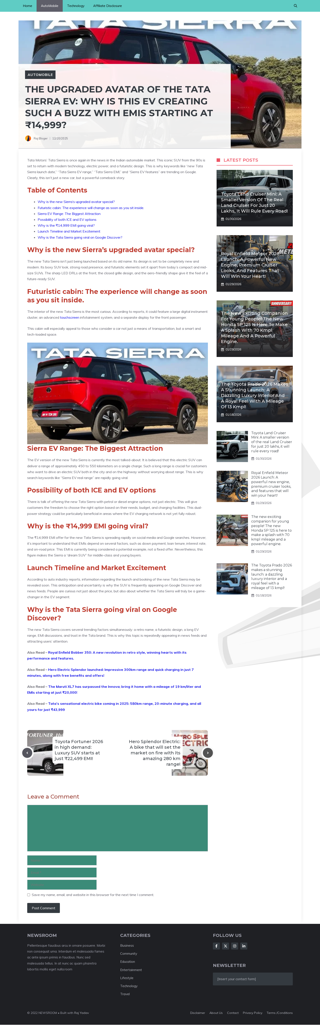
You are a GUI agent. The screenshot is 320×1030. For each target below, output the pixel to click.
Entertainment (131, 970)
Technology (75, 6)
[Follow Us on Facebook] (216, 946)
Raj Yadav (81, 1013)
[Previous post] (27, 752)
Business (127, 945)
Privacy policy (252, 1013)
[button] (295, 6)
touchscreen (70, 317)
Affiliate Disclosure (107, 6)
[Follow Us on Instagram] (234, 946)
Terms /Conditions (280, 1013)
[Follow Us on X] (225, 946)
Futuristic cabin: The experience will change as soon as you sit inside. (91, 208)
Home (27, 6)
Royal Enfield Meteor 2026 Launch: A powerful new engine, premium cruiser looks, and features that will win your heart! (250, 265)
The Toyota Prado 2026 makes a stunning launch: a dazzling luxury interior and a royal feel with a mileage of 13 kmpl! (254, 395)
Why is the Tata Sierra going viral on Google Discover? (80, 237)
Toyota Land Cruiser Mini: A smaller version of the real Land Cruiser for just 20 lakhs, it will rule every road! (271, 442)
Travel (125, 994)
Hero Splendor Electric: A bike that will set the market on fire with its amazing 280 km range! (154, 753)
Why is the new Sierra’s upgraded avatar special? (76, 201)
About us (216, 1013)
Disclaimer (197, 1013)
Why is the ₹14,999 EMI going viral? (66, 225)
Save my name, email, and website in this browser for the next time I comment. (93, 895)
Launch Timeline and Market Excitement (69, 231)
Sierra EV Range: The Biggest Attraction (69, 213)
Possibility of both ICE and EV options (67, 219)
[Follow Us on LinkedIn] (243, 946)
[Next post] (207, 752)
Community (128, 953)
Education (127, 962)
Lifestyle (126, 978)
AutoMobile (49, 6)
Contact (233, 1013)
